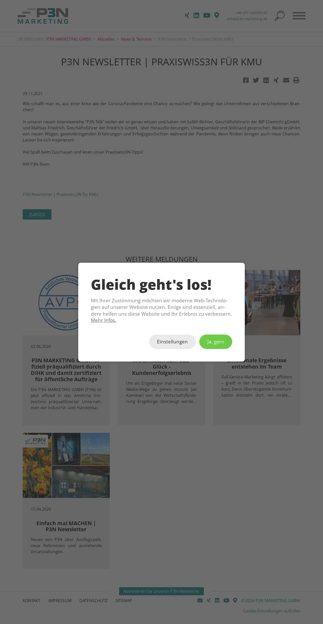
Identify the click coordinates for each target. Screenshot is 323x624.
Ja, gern (215, 341)
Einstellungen (172, 341)
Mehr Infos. (103, 320)
